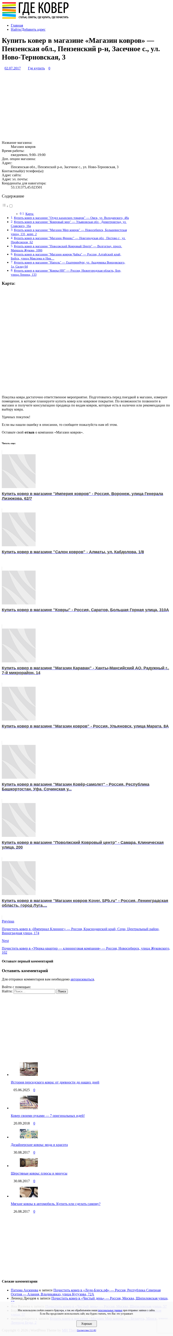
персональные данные (110, 1310)
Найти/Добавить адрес (28, 29)
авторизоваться (82, 979)
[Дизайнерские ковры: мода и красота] (29, 1137)
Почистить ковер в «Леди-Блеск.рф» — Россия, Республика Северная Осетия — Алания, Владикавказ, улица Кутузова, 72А (86, 1292)
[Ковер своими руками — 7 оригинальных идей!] (29, 1108)
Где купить (36, 68)
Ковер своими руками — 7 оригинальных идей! (48, 1116)
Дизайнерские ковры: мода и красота (39, 1145)
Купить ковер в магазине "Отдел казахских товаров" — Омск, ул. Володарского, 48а (71, 218)
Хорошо (86, 1323)
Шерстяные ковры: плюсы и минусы (39, 1173)
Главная (17, 25)
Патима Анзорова (24, 1290)
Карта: (29, 214)
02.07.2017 (13, 68)
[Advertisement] (86, 105)
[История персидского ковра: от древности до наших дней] (29, 1075)
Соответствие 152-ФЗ (86, 1330)
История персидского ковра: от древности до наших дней (55, 1082)
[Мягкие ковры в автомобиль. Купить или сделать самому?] (29, 1196)
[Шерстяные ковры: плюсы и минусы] (29, 1166)
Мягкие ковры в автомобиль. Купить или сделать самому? (55, 1204)
